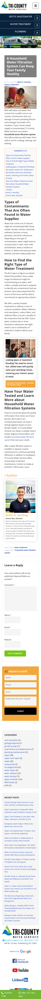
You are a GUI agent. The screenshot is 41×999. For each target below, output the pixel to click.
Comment (9, 585)
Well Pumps (9, 782)
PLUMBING (20, 31)
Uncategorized (10, 767)
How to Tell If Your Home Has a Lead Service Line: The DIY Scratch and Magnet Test (20, 869)
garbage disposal (11, 743)
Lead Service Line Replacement (17, 749)
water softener (10, 773)
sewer (7, 761)
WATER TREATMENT (20, 24)
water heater (9, 770)
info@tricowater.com (13, 940)
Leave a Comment (11, 84)
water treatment (20, 547)
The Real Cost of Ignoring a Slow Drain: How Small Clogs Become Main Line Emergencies (19, 898)
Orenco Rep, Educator (14, 195)
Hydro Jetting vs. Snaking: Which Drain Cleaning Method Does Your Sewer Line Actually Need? (19, 908)
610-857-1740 (32, 940)
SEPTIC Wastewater (20, 16)
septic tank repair (11, 758)
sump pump (9, 764)
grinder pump (10, 746)
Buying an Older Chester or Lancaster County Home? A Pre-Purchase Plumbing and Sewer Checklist (19, 918)
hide (24, 151)
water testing (10, 776)
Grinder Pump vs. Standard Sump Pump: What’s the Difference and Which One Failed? (20, 879)
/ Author (9, 189)
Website (7, 639)
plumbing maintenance (14, 752)
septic (7, 755)
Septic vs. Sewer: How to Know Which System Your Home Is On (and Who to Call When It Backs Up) (20, 888)
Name (7, 615)
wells (6, 785)
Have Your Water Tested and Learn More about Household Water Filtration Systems (19, 184)
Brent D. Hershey (12, 192)
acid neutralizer (11, 740)
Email (7, 627)
